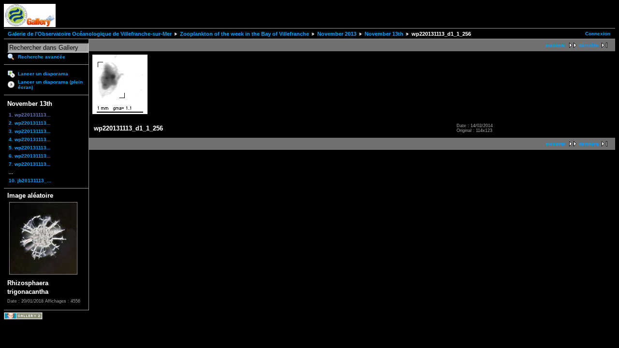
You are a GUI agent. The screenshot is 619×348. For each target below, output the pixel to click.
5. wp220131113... (30, 147)
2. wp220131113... (30, 123)
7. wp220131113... (30, 164)
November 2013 (336, 34)
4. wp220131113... (30, 139)
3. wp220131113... (30, 131)
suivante (555, 45)
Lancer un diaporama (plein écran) (50, 84)
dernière (589, 45)
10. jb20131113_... (30, 180)
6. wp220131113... (30, 156)
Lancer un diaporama (43, 73)
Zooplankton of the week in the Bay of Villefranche (244, 34)
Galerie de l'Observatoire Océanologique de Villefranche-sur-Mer (90, 34)
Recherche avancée (41, 56)
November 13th (384, 34)
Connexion (597, 33)
